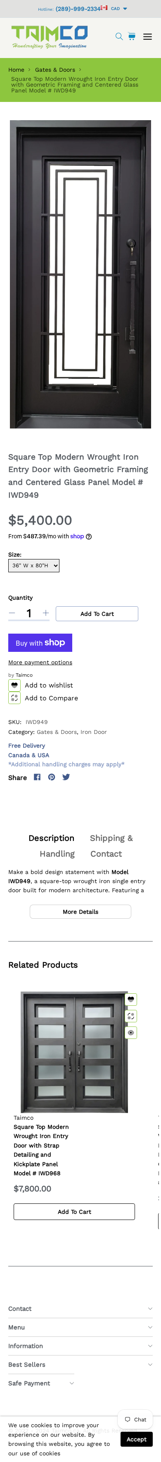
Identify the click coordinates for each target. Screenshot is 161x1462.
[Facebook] (37, 777)
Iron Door (93, 732)
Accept (137, 1439)
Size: (14, 554)
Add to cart (97, 613)
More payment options (40, 662)
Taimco (24, 675)
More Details (80, 911)
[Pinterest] (51, 777)
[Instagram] (80, 777)
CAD (114, 8)
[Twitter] (66, 777)
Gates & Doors (55, 69)
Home (16, 69)
